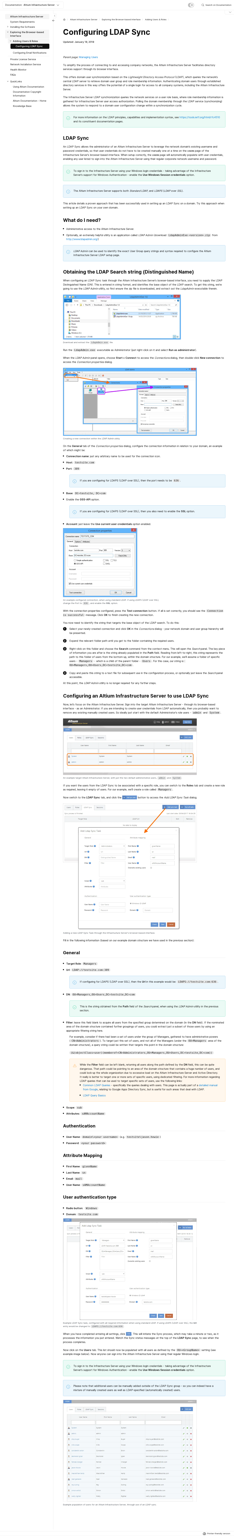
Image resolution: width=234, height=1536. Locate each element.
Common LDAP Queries (96, 1085)
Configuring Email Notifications (29, 52)
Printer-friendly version (218, 1533)
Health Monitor (18, 69)
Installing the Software (22, 26)
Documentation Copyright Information (27, 93)
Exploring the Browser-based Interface (121, 19)
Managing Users (88, 57)
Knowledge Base (22, 106)
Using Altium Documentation (28, 86)
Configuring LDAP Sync (29, 46)
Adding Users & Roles (156, 19)
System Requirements (22, 21)
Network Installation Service (25, 64)
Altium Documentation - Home (29, 100)
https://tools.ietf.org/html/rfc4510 (200, 117)
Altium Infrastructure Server (83, 19)
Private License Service (23, 59)
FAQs (13, 74)
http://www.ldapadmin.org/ (82, 239)
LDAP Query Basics (94, 1095)
